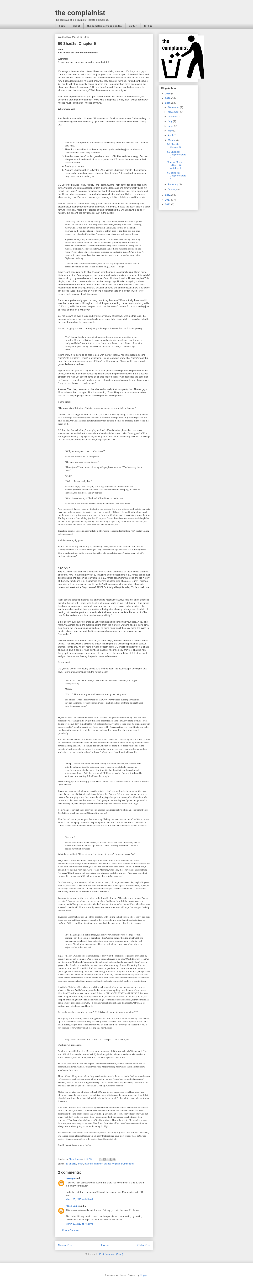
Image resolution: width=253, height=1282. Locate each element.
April (170, 135)
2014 (168, 195)
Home (105, 1245)
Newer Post (65, 1245)
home (62, 25)
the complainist (80, 13)
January (172, 189)
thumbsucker (127, 1163)
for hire (148, 25)
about (76, 25)
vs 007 (133, 25)
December (174, 107)
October (172, 116)
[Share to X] (107, 1159)
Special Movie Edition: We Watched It (174, 165)
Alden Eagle (72, 1206)
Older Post (143, 1245)
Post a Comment (70, 1230)
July (170, 121)
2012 (168, 204)
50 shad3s (71, 1163)
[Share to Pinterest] (114, 1159)
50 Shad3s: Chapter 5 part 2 (176, 154)
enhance (98, 1163)
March (172, 140)
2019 (168, 93)
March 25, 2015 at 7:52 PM (79, 1224)
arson (80, 1163)
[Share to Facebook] (111, 1159)
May (170, 130)
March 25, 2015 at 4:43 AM (79, 1199)
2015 (168, 103)
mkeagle (70, 1178)
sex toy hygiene (112, 1163)
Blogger (143, 1275)
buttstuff (89, 1163)
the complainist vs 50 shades (104, 25)
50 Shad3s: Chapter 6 (174, 145)
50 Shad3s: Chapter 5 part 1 (176, 175)
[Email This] (101, 1159)
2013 (168, 199)
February (173, 184)
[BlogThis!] (104, 1159)
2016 (168, 98)
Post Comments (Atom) (111, 1254)
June (171, 126)
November (174, 111)
